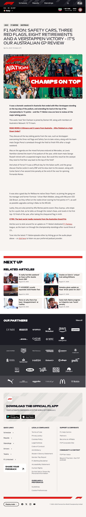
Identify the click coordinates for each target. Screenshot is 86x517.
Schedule (23, 3)
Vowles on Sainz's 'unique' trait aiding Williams (69, 276)
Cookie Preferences (39, 490)
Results (35, 3)
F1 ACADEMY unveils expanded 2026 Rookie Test (29, 288)
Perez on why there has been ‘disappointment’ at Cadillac (28, 302)
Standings (48, 3)
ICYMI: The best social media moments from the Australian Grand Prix (37, 219)
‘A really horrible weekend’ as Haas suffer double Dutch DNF (29, 277)
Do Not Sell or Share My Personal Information (41, 472)
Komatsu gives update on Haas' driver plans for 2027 (69, 288)
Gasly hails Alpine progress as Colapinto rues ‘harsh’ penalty (69, 302)
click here (22, 238)
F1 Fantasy (67, 224)
